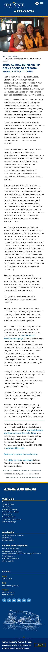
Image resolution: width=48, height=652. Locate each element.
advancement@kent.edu (10, 585)
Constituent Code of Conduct (12, 519)
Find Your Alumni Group (10, 511)
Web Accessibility (8, 561)
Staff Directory (7, 514)
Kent (3, 56)
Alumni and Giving (24, 10)
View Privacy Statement (19, 648)
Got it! (40, 644)
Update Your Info (8, 504)
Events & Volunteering (9, 509)
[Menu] (41, 3)
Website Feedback (8, 540)
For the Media (6, 537)
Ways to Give (6, 506)
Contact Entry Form (9, 516)
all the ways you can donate (20, 460)
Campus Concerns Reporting (12, 551)
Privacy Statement (8, 556)
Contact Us (6, 501)
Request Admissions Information (13, 535)
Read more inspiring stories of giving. (21, 454)
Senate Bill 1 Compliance (10, 558)
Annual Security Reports (10, 548)
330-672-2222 (7, 578)
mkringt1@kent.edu (15, 448)
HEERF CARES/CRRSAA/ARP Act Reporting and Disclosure (21, 553)
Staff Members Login (9, 521)
